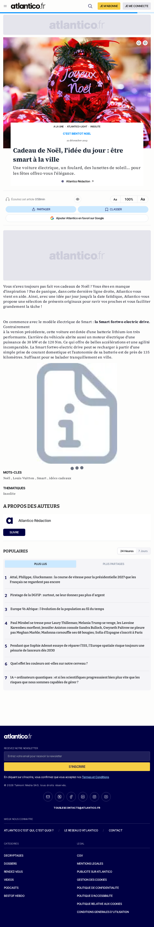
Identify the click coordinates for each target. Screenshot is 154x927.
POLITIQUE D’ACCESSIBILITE (95, 895)
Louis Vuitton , (25, 478)
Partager (43, 209)
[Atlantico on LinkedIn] (82, 796)
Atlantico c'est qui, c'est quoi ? (29, 830)
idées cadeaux (60, 478)
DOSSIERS (10, 863)
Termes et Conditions (95, 777)
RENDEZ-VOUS (13, 871)
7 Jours (143, 551)
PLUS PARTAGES (113, 564)
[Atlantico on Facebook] (71, 796)
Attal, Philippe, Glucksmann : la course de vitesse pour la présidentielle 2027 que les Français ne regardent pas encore (73, 579)
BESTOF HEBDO (14, 895)
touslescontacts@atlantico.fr (77, 807)
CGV (80, 855)
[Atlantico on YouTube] (106, 796)
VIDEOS (9, 879)
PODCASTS (11, 887)
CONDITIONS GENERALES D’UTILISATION (103, 912)
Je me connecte (136, 6)
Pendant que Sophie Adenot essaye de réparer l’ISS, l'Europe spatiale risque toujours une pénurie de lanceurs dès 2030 (77, 648)
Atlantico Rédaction (78, 181)
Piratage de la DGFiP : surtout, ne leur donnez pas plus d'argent (57, 595)
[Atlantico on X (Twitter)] (59, 796)
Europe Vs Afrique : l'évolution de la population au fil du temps (57, 609)
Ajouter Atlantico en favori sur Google (80, 218)
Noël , (8, 478)
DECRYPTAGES (13, 855)
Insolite (95, 126)
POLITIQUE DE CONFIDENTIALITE (98, 887)
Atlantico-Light (77, 126)
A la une (59, 126)
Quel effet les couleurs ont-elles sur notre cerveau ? (49, 663)
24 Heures (127, 551)
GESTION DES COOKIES (92, 879)
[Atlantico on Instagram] (94, 796)
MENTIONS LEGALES (90, 863)
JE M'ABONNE (109, 6)
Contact (116, 830)
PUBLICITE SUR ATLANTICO (94, 871)
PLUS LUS (40, 564)
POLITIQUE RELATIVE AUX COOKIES (99, 903)
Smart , (43, 478)
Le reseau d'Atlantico (81, 830)
